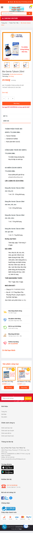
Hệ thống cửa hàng (27, 1)
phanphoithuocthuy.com (15, 177)
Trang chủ (4, 411)
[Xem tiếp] (5, 92)
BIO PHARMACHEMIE (18, 289)
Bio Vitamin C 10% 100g (24, 381)
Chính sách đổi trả (6, 433)
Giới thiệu (3, 414)
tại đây (24, 300)
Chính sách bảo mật (6, 428)
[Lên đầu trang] (29, 528)
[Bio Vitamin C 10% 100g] (24, 374)
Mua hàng (9, 387)
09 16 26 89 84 (11, 107)
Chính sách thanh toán (7, 436)
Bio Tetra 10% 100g (7, 381)
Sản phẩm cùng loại (11, 364)
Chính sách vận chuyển (7, 430)
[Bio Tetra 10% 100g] (9, 374)
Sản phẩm (4, 417)
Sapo (20, 529)
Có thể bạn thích (8, 350)
